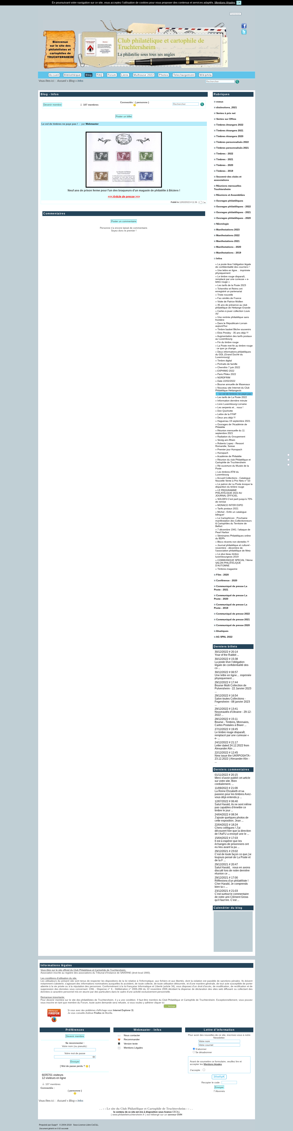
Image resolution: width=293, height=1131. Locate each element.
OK (239, 2)
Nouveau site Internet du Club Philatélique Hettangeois (232, 389)
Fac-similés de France (229, 298)
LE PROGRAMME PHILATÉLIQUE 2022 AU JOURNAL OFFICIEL (228, 493)
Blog (72, 80)
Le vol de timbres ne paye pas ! (236, 393)
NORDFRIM (223, 377)
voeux (219, 101)
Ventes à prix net (226, 113)
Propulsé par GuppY (48, 1125)
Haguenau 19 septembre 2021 (233, 421)
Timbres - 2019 (224, 170)
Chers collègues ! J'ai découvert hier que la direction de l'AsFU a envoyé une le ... (233, 830)
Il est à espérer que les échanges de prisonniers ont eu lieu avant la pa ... (232, 844)
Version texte (130, 1043)
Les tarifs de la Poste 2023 (231, 285)
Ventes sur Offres (226, 119)
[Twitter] (244, 33)
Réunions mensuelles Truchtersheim (227, 187)
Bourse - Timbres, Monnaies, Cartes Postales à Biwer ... (232, 724)
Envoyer (75, 1061)
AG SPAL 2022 (224, 636)
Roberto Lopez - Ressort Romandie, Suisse (229, 444)
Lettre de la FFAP (226, 414)
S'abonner (201, 1049)
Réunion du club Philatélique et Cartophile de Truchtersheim (233, 461)
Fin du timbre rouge (228, 342)
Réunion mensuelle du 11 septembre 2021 (230, 432)
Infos (219, 258)
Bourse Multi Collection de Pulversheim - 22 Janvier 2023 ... (233, 688)
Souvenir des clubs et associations (227, 178)
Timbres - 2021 (224, 159)
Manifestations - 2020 (228, 247)
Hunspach (222, 452)
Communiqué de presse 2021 (233, 619)
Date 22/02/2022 (226, 381)
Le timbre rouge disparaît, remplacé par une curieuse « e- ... (232, 735)
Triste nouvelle (225, 294)
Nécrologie (222, 223)
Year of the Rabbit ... (227, 654)
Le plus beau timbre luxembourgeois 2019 (227, 555)
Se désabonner (204, 1052)
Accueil (62, 80)
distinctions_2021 (226, 107)
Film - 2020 (222, 574)
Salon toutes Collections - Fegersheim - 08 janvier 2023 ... (232, 701)
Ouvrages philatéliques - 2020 (233, 218)
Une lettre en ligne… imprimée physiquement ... (233, 677)
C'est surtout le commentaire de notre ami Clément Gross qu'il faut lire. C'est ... (232, 896)
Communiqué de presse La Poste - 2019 (230, 606)
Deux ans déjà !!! (226, 417)
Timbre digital (224, 360)
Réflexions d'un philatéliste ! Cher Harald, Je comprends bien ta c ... (232, 883)
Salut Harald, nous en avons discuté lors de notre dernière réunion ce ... (232, 870)
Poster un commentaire (123, 221)
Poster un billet (124, 116)
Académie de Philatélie (229, 456)
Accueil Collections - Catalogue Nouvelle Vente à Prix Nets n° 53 (232, 479)
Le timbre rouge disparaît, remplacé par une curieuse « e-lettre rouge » (232, 279)
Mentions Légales (133, 1047)
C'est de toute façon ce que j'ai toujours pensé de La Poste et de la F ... (233, 857)
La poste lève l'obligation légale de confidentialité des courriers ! (233, 265)
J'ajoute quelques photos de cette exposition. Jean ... (231, 819)
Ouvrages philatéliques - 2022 (233, 206)
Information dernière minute (232, 400)
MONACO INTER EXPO (230, 505)
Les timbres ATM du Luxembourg (227, 473)
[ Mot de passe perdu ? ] (75, 1066)
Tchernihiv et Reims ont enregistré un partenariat (228, 290)
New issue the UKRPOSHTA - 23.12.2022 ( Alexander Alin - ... (233, 758)
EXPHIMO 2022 (225, 370)
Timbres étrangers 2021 (229, 130)
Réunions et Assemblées (230, 195)
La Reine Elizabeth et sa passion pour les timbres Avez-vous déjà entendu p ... (233, 794)
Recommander (131, 1039)
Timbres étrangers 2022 (229, 124)
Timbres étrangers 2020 (229, 136)
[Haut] (288, 455)
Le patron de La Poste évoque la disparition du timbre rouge (233, 485)
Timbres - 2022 (224, 153)
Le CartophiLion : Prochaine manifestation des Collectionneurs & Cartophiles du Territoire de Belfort (233, 522)
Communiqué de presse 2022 (233, 613)
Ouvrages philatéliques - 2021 (233, 212)
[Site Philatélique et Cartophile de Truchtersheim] (136, 68)
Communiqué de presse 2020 (233, 625)
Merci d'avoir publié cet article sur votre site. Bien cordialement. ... (232, 780)
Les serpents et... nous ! (230, 407)
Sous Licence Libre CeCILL (86, 1125)
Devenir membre (53, 104)
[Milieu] (288, 460)
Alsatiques (222, 631)
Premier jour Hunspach (229, 449)
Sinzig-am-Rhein (226, 440)
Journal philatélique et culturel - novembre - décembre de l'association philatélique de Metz (233, 548)
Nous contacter (131, 1035)
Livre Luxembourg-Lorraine (232, 404)
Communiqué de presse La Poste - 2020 (230, 597)
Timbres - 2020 (224, 165)
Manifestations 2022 (228, 235)
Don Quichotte (225, 410)
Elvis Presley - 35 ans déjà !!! (232, 332)
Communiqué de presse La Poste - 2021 (230, 588)
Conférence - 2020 (226, 580)
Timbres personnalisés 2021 (232, 147)
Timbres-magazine (227, 569)
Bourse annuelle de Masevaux (233, 384)
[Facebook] (244, 27)
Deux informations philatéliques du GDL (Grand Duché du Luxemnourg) (233, 354)
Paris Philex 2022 (226, 374)
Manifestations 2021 (228, 241)
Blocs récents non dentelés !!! (233, 541)
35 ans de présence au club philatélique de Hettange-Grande (232, 306)
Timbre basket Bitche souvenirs (234, 329)
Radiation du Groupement (231, 436)
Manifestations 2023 (228, 229)
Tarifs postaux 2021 (227, 508)
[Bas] (288, 465)
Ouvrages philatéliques (229, 200)
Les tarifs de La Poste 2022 (232, 397)
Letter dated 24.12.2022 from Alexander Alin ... (232, 747)
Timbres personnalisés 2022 (232, 142)
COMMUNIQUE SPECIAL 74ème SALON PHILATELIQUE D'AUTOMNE (234, 563)
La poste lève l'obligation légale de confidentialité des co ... (231, 665)
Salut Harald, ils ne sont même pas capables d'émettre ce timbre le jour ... (233, 807)
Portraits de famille (227, 364)
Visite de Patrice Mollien (230, 301)
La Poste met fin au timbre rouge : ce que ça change (234, 347)
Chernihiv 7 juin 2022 (228, 367)
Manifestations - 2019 (228, 252)
